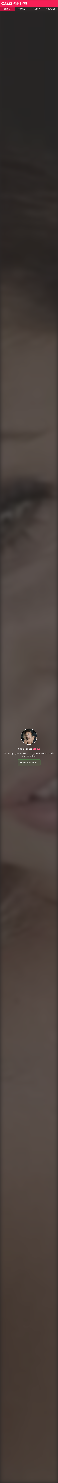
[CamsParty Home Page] (14, 3)
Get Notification (30, 762)
